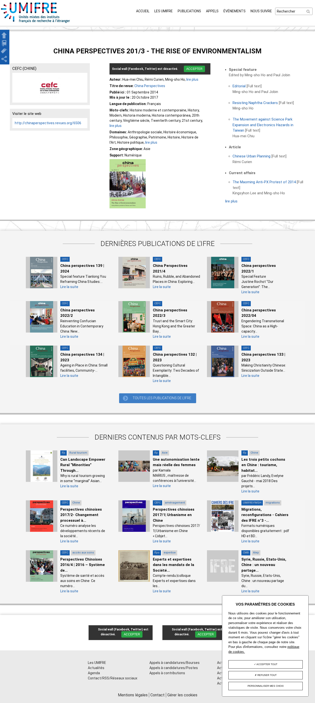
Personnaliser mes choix (266, 686)
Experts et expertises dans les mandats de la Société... (173, 565)
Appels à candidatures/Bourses (174, 663)
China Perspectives (149, 86)
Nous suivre (261, 11)
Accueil (142, 11)
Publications (189, 11)
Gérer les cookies (182, 695)
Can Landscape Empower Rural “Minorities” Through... (82, 465)
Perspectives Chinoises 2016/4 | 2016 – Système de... (82, 565)
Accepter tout (266, 664)
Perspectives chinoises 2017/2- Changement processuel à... (81, 515)
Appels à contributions (167, 673)
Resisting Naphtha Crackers (255, 103)
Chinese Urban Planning (251, 156)
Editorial (239, 86)
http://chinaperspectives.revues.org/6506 (48, 123)
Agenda (94, 673)
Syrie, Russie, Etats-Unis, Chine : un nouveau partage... (263, 565)
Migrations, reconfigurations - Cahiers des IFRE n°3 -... (264, 515)
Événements (234, 11)
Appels (212, 11)
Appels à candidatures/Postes (173, 668)
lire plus (192, 79)
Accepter (194, 69)
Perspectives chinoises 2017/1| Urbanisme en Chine (173, 515)
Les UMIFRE (163, 11)
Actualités (96, 668)
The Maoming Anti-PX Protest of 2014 (264, 182)
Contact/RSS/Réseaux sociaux (112, 678)
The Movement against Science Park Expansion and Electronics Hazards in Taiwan (263, 125)
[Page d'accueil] (35, 23)
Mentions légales (133, 695)
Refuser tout (267, 675)
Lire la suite (69, 287)
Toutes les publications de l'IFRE (162, 398)
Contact (157, 695)
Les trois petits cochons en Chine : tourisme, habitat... (263, 465)
